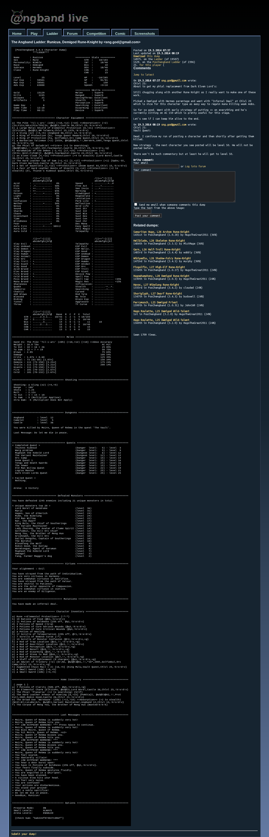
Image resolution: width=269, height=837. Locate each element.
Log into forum (195, 166)
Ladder (52, 33)
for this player (150, 64)
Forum (72, 33)
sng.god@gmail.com (173, 80)
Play (34, 33)
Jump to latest (143, 74)
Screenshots (144, 33)
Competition (96, 33)
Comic (120, 33)
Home (17, 33)
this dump (146, 56)
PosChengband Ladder (167, 61)
